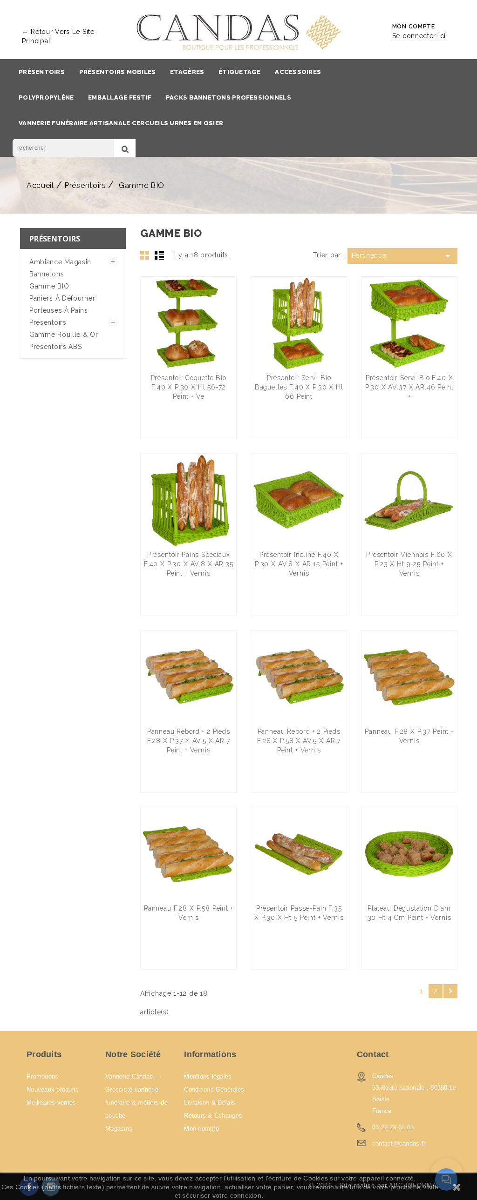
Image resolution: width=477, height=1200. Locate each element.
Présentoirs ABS (55, 346)
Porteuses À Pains (58, 310)
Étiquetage (239, 71)
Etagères (187, 71)
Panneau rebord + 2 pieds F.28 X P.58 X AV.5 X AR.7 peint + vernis (299, 741)
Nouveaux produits (53, 1089)
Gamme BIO (49, 286)
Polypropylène (46, 97)
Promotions (43, 1076)
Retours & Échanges (213, 1115)
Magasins (118, 1128)
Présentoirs (42, 71)
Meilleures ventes (51, 1102)
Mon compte (201, 1128)
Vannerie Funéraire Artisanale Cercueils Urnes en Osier (121, 123)
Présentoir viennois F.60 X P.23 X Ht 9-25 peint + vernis (409, 564)
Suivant (450, 991)
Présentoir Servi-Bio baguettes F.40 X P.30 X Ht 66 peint (299, 387)
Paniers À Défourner (62, 298)
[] (125, 148)
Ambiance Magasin (60, 262)
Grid (145, 255)
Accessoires (298, 71)
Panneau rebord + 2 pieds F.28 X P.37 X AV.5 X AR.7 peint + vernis (188, 741)
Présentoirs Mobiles (117, 71)
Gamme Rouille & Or (63, 334)
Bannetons (46, 274)
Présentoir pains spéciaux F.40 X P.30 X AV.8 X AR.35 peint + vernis (188, 564)
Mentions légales (208, 1076)
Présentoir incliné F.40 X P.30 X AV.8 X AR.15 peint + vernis (299, 564)
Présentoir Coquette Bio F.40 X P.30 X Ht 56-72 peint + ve (188, 387)
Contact (373, 1054)
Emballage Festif (119, 97)
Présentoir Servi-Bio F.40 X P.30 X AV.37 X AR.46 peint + (409, 387)
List (159, 255)
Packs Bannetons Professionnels (228, 97)
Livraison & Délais (209, 1102)
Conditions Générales (214, 1089)
